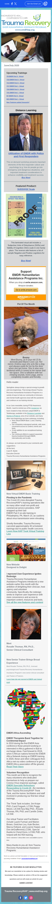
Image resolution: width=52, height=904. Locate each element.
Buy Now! (26, 177)
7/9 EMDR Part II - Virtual (15, 76)
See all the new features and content (25, 602)
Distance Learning (34, 413)
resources (35, 408)
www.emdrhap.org (38, 891)
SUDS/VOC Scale (26, 189)
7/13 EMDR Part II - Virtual (15, 83)
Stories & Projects (13, 416)
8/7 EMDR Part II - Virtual (15, 96)
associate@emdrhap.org (29, 858)
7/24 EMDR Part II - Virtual (15, 89)
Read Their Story (15, 767)
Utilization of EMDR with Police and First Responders (26, 155)
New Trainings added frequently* (18, 102)
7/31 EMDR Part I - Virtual (15, 92)
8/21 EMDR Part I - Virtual (15, 99)
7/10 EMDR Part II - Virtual (15, 79)
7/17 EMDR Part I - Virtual (15, 86)
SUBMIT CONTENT (26, 883)
